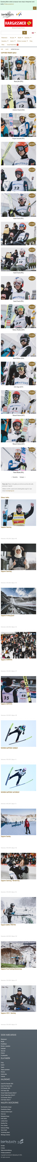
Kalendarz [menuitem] (27, 37)
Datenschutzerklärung (6, 1150)
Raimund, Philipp (5, 1128)
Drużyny (3, 1072)
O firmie (3, 1148)
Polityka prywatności (9, 4)
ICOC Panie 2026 (5, 1090)
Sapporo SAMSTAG (6, 704)
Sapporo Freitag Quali (7, 615)
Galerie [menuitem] (12, 41)
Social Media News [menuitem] (12, 45)
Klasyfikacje (4, 1044)
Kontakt (3, 1145)
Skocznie (3, 1051)
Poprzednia (15, 477)
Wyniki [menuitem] (19, 37)
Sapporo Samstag (6, 571)
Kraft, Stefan (4, 1118)
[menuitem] (33, 33)
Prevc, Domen (4, 1125)
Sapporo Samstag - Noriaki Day (10, 880)
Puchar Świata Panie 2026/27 (8, 1095)
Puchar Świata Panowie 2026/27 (9, 1093)
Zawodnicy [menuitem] (4, 41)
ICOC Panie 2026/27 (6, 1100)
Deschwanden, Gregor (6, 1107)
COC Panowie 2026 (5, 1088)
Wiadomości (4, 1039)
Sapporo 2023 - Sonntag (8, 1013)
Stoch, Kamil (4, 1130)
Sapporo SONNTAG (6, 660)
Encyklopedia (4, 1055)
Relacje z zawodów (5, 1046)
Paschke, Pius (4, 1123)
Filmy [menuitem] (31, 41)
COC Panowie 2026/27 (6, 1097)
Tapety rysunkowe (5, 1069)
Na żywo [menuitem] (12, 37)
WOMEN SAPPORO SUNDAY (9, 748)
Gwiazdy (3, 1076)
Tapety (2, 1067)
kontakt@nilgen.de (10, 491)
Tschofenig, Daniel (5, 1132)
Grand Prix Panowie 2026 (7, 1083)
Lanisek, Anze (4, 1121)
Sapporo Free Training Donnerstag (11, 969)
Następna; (22, 477)
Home (2, 49)
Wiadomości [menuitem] (4, 37)
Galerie (6, 49)
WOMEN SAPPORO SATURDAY (10, 792)
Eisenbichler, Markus (6, 1109)
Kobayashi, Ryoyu (5, 1116)
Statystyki (3, 1048)
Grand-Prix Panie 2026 (6, 1086)
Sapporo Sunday (6, 836)
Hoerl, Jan (3, 1114)
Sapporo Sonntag (6, 527)
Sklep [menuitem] (2, 44)
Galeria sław (4, 1074)
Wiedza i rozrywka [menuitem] (21, 41)
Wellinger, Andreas (5, 1135)
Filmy (2, 1062)
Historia (3, 1053)
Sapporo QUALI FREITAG (8, 925)
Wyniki (2, 1041)
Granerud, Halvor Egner (6, 1112)
